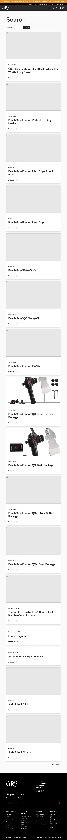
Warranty (53, 826)
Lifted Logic (54, 837)
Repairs (23, 824)
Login (57, 8)
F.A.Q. (52, 828)
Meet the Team (10, 820)
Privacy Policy (54, 824)
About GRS (9, 814)
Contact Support (26, 816)
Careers (8, 822)
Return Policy (25, 822)
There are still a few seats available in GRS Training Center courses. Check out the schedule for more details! (33, 1)
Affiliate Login (10, 828)
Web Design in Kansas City (42, 837)
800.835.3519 (60, 4)
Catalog (52, 814)
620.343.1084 (40, 788)
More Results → (56, 764)
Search (27, 27)
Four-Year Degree (41, 824)
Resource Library (40, 814)
